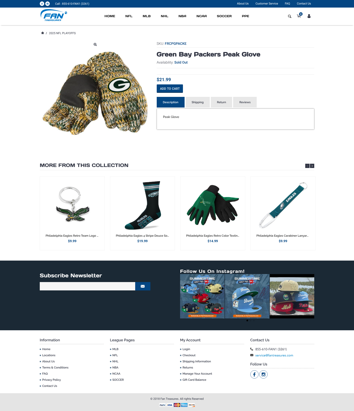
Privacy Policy (51, 380)
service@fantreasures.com (274, 355)
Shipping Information (197, 361)
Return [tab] (221, 102)
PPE (245, 16)
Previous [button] (307, 166)
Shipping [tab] (198, 102)
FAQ (287, 3)
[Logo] (54, 15)
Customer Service (266, 3)
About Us (243, 3)
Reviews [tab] (245, 102)
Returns (188, 367)
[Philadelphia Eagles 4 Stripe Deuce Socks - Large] (142, 205)
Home (109, 16)
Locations (48, 355)
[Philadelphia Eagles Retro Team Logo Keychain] (72, 205)
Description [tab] (170, 102)
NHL (164, 16)
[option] (72, 213)
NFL (129, 16)
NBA (182, 16)
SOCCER (224, 16)
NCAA (201, 16)
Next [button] (312, 166)
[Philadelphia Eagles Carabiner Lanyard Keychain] (283, 205)
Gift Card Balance (194, 380)
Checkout (189, 355)
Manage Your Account (197, 373)
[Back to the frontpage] (42, 33)
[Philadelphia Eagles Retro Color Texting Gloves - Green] (213, 205)
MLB (147, 16)
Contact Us (304, 3)
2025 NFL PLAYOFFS (62, 33)
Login (186, 349)
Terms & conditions (55, 367)
